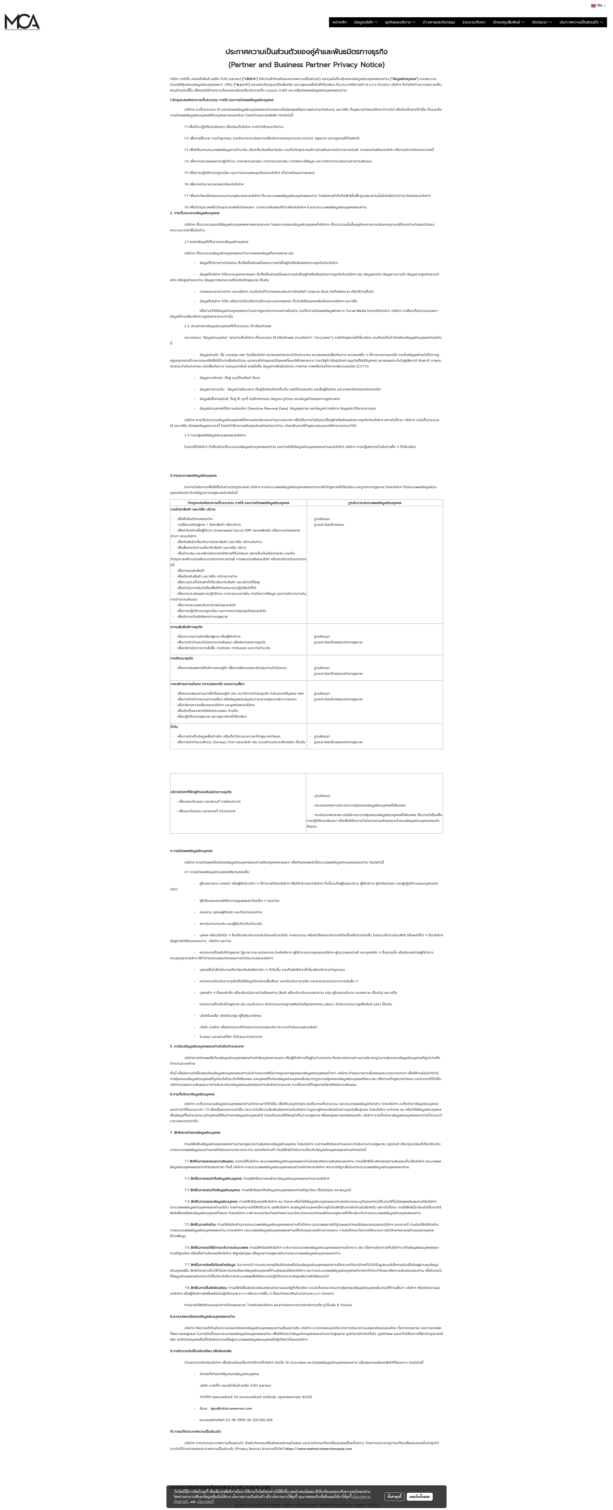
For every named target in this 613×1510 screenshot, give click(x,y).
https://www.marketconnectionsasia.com (318, 1448)
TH (599, 5)
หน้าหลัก (340, 22)
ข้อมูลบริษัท (364, 22)
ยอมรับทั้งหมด (420, 1496)
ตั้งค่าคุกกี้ (394, 1496)
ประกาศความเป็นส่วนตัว (580, 22)
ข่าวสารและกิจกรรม (439, 22)
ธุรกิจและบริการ (398, 22)
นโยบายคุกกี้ (205, 1501)
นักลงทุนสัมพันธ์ (507, 22)
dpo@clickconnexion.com (231, 1408)
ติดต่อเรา (540, 22)
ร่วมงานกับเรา (474, 22)
